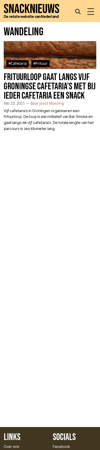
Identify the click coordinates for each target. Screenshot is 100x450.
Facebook (61, 446)
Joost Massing (51, 103)
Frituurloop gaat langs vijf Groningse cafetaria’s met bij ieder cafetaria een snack (50, 86)
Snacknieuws (32, 9)
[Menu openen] (90, 11)
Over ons (11, 446)
